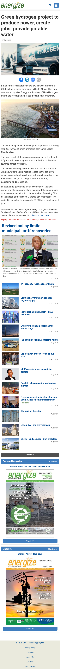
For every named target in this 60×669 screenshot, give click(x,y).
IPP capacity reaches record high (37, 284)
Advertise (30, 662)
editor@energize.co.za (39, 215)
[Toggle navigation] (56, 5)
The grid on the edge (31, 411)
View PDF (30, 541)
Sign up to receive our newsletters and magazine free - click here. (28, 219)
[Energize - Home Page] (12, 5)
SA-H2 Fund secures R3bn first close (39, 439)
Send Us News (30, 667)
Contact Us (30, 652)
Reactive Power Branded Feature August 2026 (30, 466)
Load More (30, 455)
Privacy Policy (30, 648)
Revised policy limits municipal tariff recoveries (26, 228)
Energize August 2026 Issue (30, 554)
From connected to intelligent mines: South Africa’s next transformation (39, 398)
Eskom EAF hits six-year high (35, 425)
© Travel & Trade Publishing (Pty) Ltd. (30, 643)
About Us (30, 657)
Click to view (52, 461)
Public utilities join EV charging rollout (39, 339)
